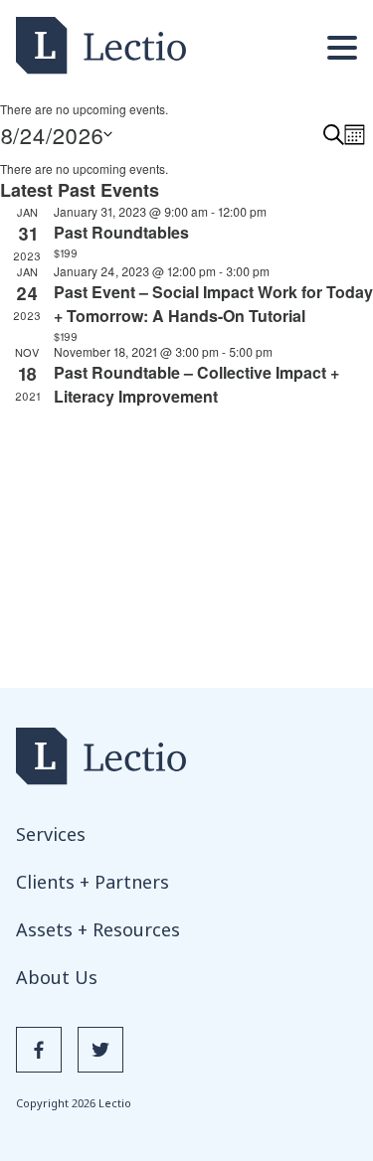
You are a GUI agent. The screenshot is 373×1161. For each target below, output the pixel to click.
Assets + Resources (98, 929)
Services (51, 834)
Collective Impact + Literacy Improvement (196, 384)
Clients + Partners (92, 882)
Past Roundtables (121, 232)
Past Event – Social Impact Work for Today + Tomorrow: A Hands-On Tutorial (213, 303)
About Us (56, 977)
